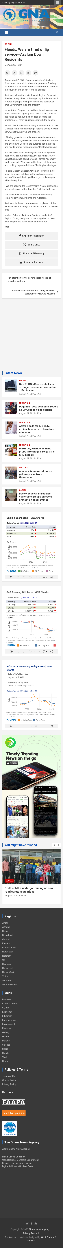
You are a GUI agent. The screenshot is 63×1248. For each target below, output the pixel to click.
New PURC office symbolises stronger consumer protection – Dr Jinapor (37, 387)
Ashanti (6, 927)
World (5, 1057)
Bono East (7, 935)
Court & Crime (9, 1003)
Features (6, 1028)
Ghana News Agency (39, 1229)
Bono (5, 931)
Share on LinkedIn (33, 262)
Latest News (13, 373)
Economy (7, 1011)
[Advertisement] (31, 336)
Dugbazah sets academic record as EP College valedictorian (38, 408)
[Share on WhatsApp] (21, 73)
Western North (9, 984)
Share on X (34, 244)
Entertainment (9, 1020)
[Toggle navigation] (6, 32)
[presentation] (54, 845)
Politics (23, 468)
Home (5, 1061)
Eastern (6, 943)
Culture (5, 1007)
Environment (8, 1024)
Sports (5, 1053)
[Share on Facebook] (7, 73)
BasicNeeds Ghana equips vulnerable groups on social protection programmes (35, 496)
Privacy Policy (9, 1084)
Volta (5, 976)
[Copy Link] (35, 73)
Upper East (7, 968)
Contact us (10, 1237)
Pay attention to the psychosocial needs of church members (29, 279)
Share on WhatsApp (33, 253)
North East (7, 951)
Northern (6, 955)
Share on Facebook (33, 235)
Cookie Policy (9, 1080)
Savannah (7, 964)
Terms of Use (9, 1076)
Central (5, 939)
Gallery (5, 1032)
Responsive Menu (57, 2)
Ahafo (5, 922)
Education (24, 403)
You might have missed (20, 845)
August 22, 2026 (27, 394)
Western (6, 980)
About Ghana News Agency (16, 1149)
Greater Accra (9, 947)
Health (5, 1036)
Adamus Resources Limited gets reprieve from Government (35, 474)
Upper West (8, 972)
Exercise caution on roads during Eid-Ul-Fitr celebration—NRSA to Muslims (33, 292)
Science (6, 1044)
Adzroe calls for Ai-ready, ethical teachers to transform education (37, 429)
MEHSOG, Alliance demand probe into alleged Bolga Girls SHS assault (36, 451)
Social (8, 44)
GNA (20, 65)
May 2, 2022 (10, 65)
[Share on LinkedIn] (28, 73)
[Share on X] (14, 73)
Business (6, 999)
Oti (3, 960)
